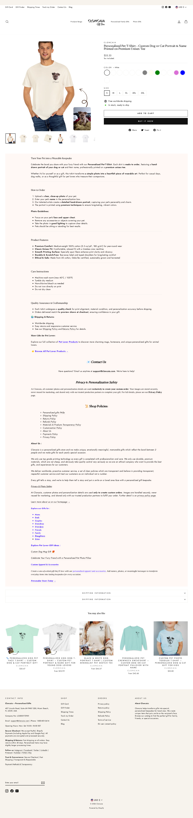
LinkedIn (44, 750)
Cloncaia (110, 42)
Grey (144, 72)
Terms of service (104, 720)
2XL (134, 92)
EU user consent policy (107, 723)
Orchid (176, 72)
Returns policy (103, 707)
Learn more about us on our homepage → (50, 501)
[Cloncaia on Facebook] (12, 791)
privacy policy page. (146, 495)
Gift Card (9, 7)
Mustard (170, 72)
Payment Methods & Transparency (18, 764)
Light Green (157, 72)
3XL (142, 92)
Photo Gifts (137, 21)
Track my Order (48, 7)
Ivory (151, 72)
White (107, 72)
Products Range (76, 21)
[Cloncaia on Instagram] (6, 791)
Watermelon (107, 80)
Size (106, 88)
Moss (163, 72)
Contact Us (62, 7)
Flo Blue (182, 72)
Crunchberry (113, 72)
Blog (70, 7)
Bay (119, 72)
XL (126, 92)
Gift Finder (20, 7)
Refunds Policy (49, 421)
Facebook (28, 750)
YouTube (17, 752)
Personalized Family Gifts (120, 21)
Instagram (18, 750)
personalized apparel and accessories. (89, 571)
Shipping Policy (50, 329)
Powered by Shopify (96, 808)
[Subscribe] (43, 782)
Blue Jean (132, 72)
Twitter (36, 750)
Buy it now (146, 121)
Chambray (138, 72)
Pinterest (8, 752)
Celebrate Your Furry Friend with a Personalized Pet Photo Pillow (61, 558)
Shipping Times (33, 7)
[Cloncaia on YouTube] (17, 791)
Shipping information (96, 593)
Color (111, 67)
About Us (47, 431)
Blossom (126, 72)
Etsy (30, 752)
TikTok (24, 752)
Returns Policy (68, 329)
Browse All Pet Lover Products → (51, 351)
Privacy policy (103, 704)
